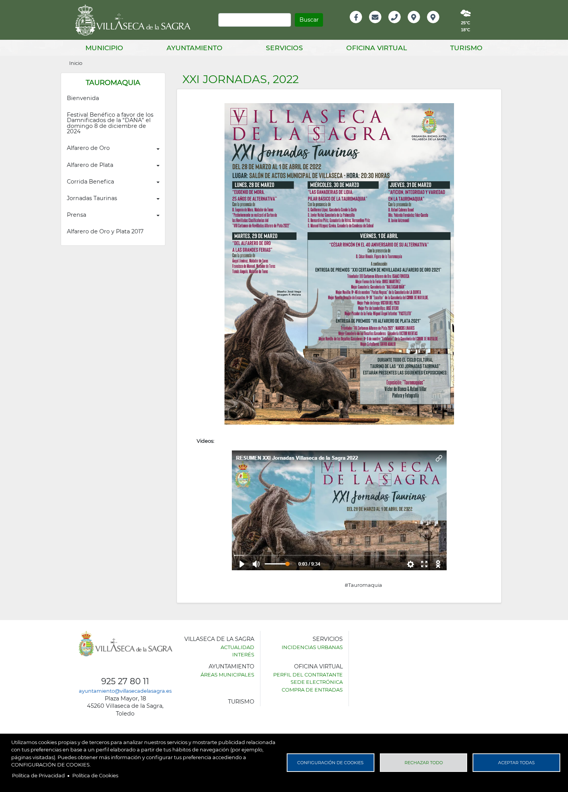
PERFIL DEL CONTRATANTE (308, 674)
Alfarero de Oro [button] (88, 147)
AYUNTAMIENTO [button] (195, 48)
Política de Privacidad (38, 775)
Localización (422, 25)
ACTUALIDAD (237, 647)
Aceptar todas (516, 762)
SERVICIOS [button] (284, 48)
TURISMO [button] (466, 48)
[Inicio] (135, 20)
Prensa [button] (76, 214)
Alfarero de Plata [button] (90, 164)
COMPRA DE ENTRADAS (312, 690)
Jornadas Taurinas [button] (92, 198)
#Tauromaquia (363, 585)
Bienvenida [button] (83, 98)
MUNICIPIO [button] (104, 48)
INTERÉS (243, 654)
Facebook (360, 25)
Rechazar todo (424, 762)
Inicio (75, 63)
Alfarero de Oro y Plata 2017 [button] (105, 231)
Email (376, 25)
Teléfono (397, 25)
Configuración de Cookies (330, 762)
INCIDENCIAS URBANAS (312, 647)
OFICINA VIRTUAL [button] (376, 48)
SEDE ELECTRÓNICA (317, 682)
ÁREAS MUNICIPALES (227, 674)
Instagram (438, 25)
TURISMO (241, 701)
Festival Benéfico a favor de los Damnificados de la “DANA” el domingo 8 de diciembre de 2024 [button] (111, 123)
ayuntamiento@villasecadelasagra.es (125, 691)
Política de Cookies (95, 775)
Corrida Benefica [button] (90, 181)
